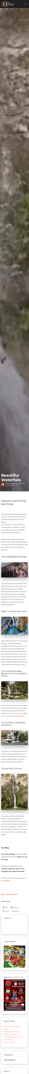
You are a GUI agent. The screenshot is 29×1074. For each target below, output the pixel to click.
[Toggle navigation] (25, 4)
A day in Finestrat (9, 1042)
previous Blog (19, 716)
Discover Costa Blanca (11, 1034)
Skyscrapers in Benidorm (12, 1031)
